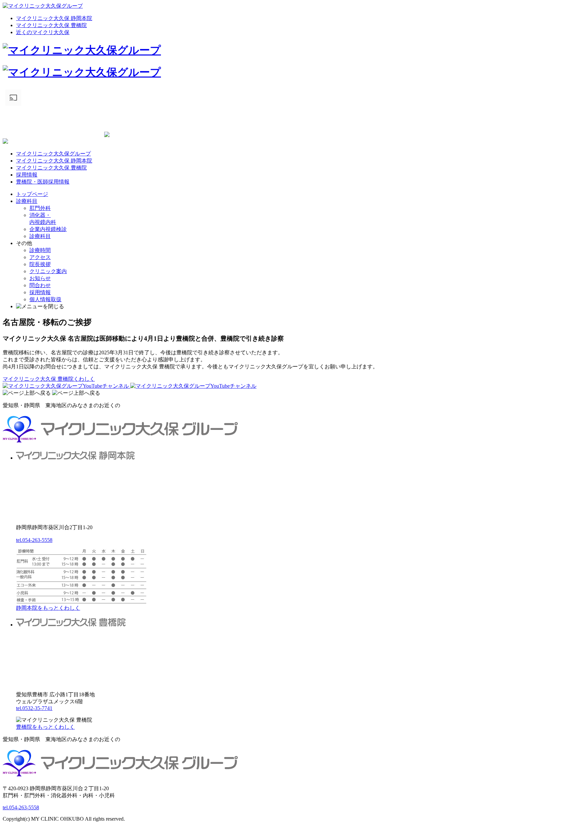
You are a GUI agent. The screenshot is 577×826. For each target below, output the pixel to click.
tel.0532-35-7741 (34, 708)
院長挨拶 (40, 264)
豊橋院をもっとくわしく (45, 727)
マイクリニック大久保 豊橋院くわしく (49, 379)
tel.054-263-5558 (34, 540)
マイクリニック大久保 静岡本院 (54, 18)
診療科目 (26, 201)
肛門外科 (40, 208)
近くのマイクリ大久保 (42, 32)
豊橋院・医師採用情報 (42, 182)
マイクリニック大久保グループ (53, 153)
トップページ (32, 194)
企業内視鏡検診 (48, 229)
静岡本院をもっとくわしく (48, 608)
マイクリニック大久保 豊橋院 (51, 25)
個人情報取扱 (45, 299)
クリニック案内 (48, 271)
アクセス (40, 257)
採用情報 (26, 175)
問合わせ (40, 285)
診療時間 (40, 250)
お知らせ (40, 278)
